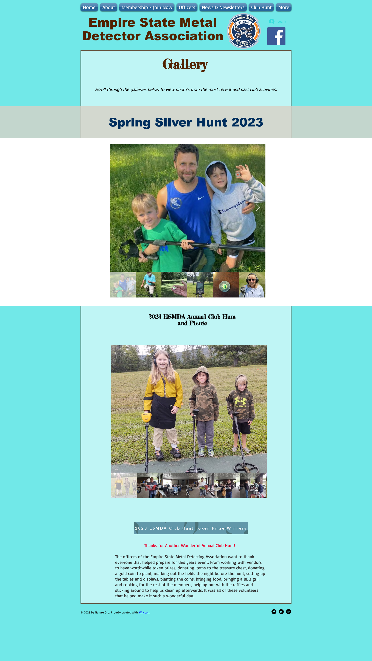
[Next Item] (258, 207)
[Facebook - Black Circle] (273, 611)
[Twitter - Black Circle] (281, 611)
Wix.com (144, 612)
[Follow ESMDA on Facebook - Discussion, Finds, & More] (276, 36)
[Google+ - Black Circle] (288, 611)
